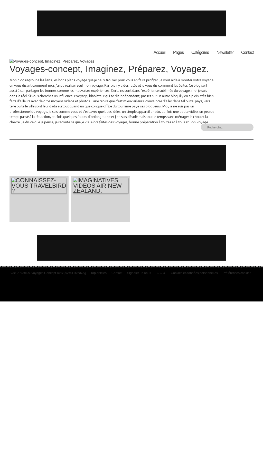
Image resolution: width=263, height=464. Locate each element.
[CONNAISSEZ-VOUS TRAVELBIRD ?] (39, 186)
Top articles (99, 273)
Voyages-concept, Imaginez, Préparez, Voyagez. (109, 69)
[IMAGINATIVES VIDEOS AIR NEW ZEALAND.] (100, 186)
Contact (247, 52)
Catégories (200, 52)
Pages (178, 52)
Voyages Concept (43, 273)
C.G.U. (161, 273)
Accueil (159, 52)
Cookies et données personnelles (194, 273)
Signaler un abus (139, 273)
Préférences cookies (237, 273)
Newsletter (225, 52)
